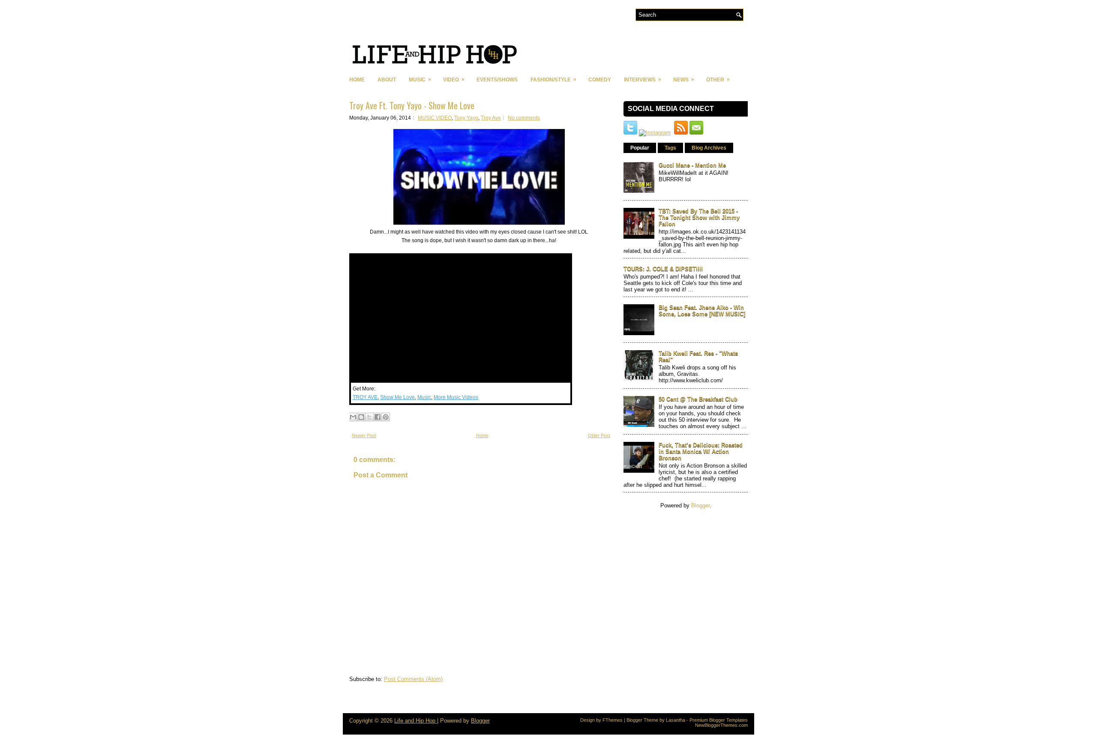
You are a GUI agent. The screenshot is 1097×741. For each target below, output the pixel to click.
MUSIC (420, 79)
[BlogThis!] (361, 417)
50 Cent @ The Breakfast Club (698, 399)
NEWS (683, 79)
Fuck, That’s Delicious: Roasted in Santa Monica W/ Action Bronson (701, 451)
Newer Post (364, 435)
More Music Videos (456, 397)
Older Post (599, 435)
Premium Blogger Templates (718, 720)
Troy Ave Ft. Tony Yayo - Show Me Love (411, 105)
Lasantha (675, 720)
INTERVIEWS (642, 79)
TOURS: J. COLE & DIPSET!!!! (663, 269)
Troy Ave (491, 118)
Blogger (700, 505)
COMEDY (599, 80)
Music (424, 397)
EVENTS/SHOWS (497, 80)
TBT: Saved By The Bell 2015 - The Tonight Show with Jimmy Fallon (699, 217)
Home (357, 80)
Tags (670, 148)
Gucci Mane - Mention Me (692, 165)
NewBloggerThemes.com (721, 725)
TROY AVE (365, 397)
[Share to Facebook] (377, 417)
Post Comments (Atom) (413, 679)
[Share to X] (369, 417)
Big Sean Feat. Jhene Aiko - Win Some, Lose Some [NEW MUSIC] (702, 310)
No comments (524, 118)
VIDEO (454, 79)
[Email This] (353, 417)
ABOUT (387, 80)
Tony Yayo (466, 118)
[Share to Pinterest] (385, 417)
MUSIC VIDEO (435, 118)
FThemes (612, 720)
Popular (639, 148)
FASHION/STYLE (553, 79)
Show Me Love (397, 397)
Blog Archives (709, 148)
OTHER (718, 79)
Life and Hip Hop (415, 720)
